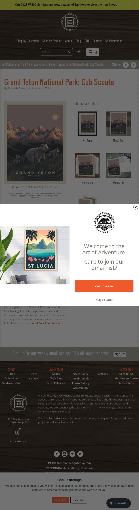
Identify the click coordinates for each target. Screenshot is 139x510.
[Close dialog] (135, 207)
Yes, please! (104, 286)
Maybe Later (104, 300)
